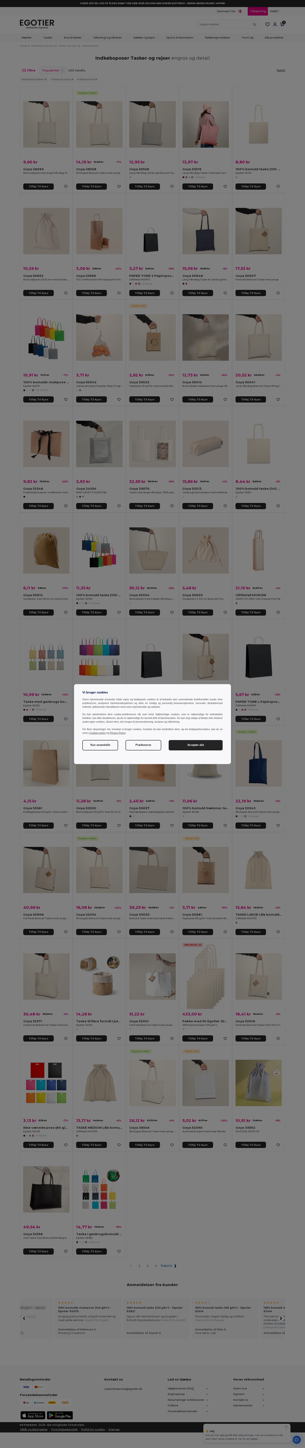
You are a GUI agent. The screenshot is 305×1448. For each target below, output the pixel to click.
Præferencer (143, 745)
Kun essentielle (100, 745)
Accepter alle (195, 745)
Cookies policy (97, 733)
